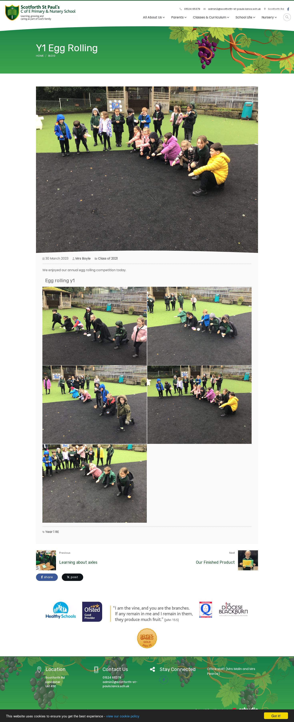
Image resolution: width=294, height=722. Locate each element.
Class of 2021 (108, 258)
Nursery (268, 17)
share (48, 577)
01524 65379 (191, 9)
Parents (177, 17)
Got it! (276, 715)
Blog (51, 55)
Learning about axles (78, 562)
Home (40, 55)
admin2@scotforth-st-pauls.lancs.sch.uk (234, 9)
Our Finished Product (215, 562)
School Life (244, 17)
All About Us (152, 17)
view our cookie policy (122, 715)
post (74, 577)
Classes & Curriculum (209, 17)
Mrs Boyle (83, 258)
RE (57, 531)
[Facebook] (288, 9)
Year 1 (49, 531)
